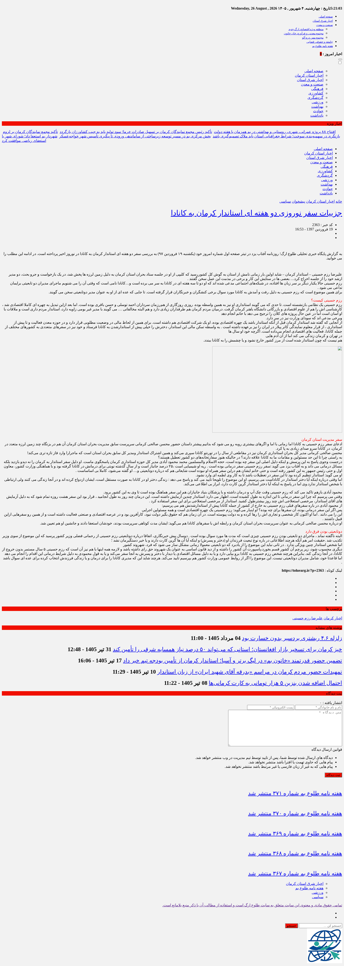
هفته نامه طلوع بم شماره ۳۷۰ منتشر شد (295, 813)
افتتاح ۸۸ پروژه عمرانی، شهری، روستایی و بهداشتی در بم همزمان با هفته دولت (275, 132)
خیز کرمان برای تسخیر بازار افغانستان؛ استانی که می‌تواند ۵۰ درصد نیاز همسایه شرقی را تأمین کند (227, 649)
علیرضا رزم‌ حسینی (308, 618)
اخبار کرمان (333, 618)
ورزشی (317, 102)
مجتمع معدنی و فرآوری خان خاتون (303, 33)
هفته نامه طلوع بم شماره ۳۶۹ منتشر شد (295, 833)
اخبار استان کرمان (309, 75)
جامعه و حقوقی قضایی (320, 41)
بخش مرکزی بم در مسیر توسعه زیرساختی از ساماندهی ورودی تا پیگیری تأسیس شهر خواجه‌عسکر (135, 136)
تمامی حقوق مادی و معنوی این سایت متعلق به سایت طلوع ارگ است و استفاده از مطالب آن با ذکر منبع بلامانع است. (252, 905)
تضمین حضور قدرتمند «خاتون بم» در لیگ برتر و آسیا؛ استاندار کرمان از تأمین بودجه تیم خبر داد (232, 660)
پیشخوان (298, 201)
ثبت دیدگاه (333, 775)
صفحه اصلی (326, 16)
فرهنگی (317, 89)
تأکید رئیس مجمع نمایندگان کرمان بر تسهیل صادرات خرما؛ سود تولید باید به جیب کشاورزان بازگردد (136, 132)
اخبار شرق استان (323, 20)
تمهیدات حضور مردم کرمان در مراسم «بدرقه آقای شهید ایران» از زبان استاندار (249, 672)
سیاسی (285, 201)
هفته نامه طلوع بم (322, 46)
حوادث (318, 111)
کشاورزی (315, 93)
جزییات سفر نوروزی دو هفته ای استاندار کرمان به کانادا (256, 213)
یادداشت (316, 115)
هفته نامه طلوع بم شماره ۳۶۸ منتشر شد (295, 853)
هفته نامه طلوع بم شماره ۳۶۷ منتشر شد (295, 873)
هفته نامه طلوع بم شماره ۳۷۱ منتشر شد (295, 793)
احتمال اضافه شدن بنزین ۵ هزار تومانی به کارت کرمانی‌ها (275, 683)
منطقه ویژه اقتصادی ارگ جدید (306, 29)
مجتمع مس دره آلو (312, 37)
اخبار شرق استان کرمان (304, 884)
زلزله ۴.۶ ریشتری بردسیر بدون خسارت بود (292, 638)
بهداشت (317, 106)
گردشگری (315, 98)
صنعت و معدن (324, 25)
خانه (339, 201)
